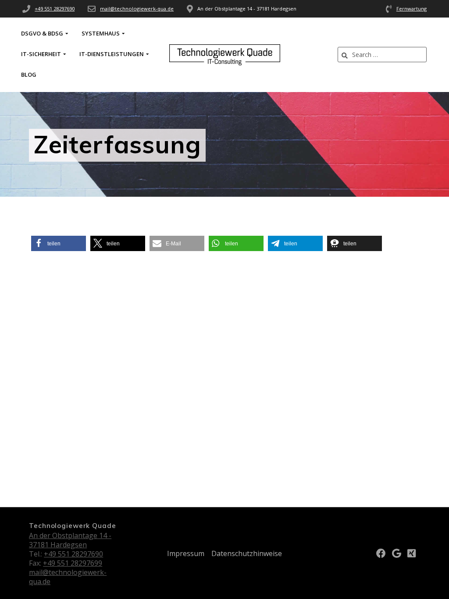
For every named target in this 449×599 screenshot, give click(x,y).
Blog (28, 74)
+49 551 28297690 (55, 8)
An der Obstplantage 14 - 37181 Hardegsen (70, 540)
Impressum (185, 553)
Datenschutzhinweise (246, 553)
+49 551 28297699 (72, 563)
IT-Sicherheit (41, 54)
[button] (58, 243)
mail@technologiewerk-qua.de (137, 8)
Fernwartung (411, 8)
